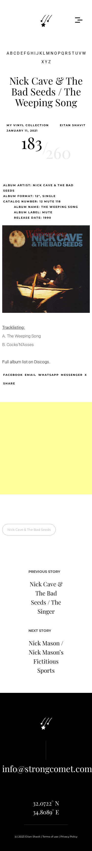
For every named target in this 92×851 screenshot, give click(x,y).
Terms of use (50, 836)
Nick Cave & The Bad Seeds (29, 530)
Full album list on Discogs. (26, 361)
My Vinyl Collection (28, 125)
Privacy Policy (68, 836)
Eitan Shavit (73, 125)
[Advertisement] (46, 448)
